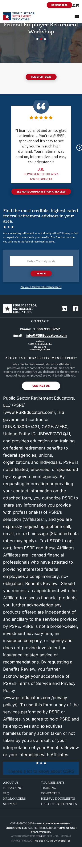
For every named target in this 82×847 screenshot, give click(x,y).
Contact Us (50, 793)
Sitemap (9, 804)
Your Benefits (53, 782)
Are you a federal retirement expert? (41, 287)
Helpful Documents (58, 798)
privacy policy (41, 832)
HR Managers (14, 798)
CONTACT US (41, 386)
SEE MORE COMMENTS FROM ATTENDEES (41, 191)
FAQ (6, 793)
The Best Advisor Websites (52, 840)
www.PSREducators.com (29, 412)
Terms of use (66, 828)
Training (48, 788)
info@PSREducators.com (46, 335)
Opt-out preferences (59, 804)
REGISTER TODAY (41, 77)
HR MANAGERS (59, 5)
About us (11, 782)
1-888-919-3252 (46, 329)
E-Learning (12, 788)
